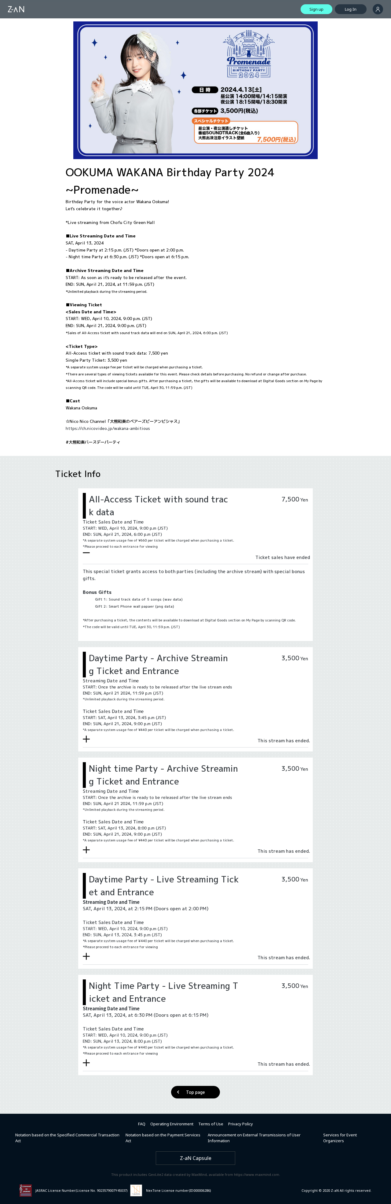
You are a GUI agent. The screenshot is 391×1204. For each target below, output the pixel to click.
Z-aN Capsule (195, 1158)
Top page (195, 1092)
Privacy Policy (240, 1124)
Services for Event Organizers (340, 1138)
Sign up (316, 9)
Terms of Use (210, 1124)
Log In (350, 9)
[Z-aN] (16, 9)
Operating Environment (171, 1124)
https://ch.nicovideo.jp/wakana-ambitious (108, 428)
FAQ (141, 1124)
